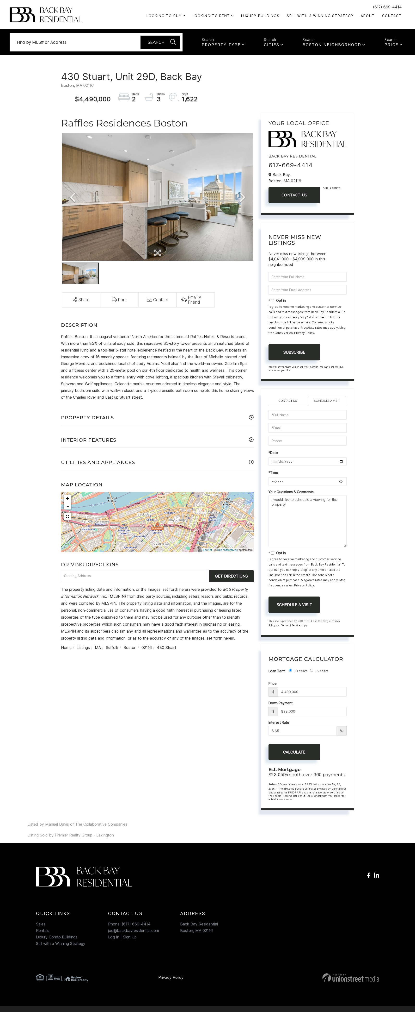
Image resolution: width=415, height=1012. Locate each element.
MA (98, 647)
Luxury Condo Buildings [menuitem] (56, 937)
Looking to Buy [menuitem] (163, 16)
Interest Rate (279, 722)
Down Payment (281, 703)
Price (391, 44)
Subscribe (294, 352)
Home (66, 647)
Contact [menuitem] (392, 16)
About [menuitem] (368, 16)
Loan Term (277, 671)
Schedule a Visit (327, 400)
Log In (113, 937)
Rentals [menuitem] (42, 930)
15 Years (322, 671)
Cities (271, 44)
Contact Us (294, 195)
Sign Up (130, 937)
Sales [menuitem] (40, 924)
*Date (273, 453)
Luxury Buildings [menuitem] (260, 16)
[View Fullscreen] (67, 516)
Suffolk (112, 647)
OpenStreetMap (227, 550)
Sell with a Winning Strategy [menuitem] (320, 16)
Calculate (294, 752)
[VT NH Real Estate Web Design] (324, 977)
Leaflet (207, 550)
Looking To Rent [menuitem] (211, 16)
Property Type (221, 44)
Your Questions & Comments (291, 492)
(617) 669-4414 (387, 7)
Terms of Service (290, 625)
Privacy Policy (304, 333)
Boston (129, 647)
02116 (146, 647)
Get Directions (231, 576)
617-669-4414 (291, 165)
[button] (160, 42)
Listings (83, 647)
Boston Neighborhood (332, 44)
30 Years (301, 671)
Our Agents (331, 188)
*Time (273, 473)
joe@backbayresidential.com (133, 930)
